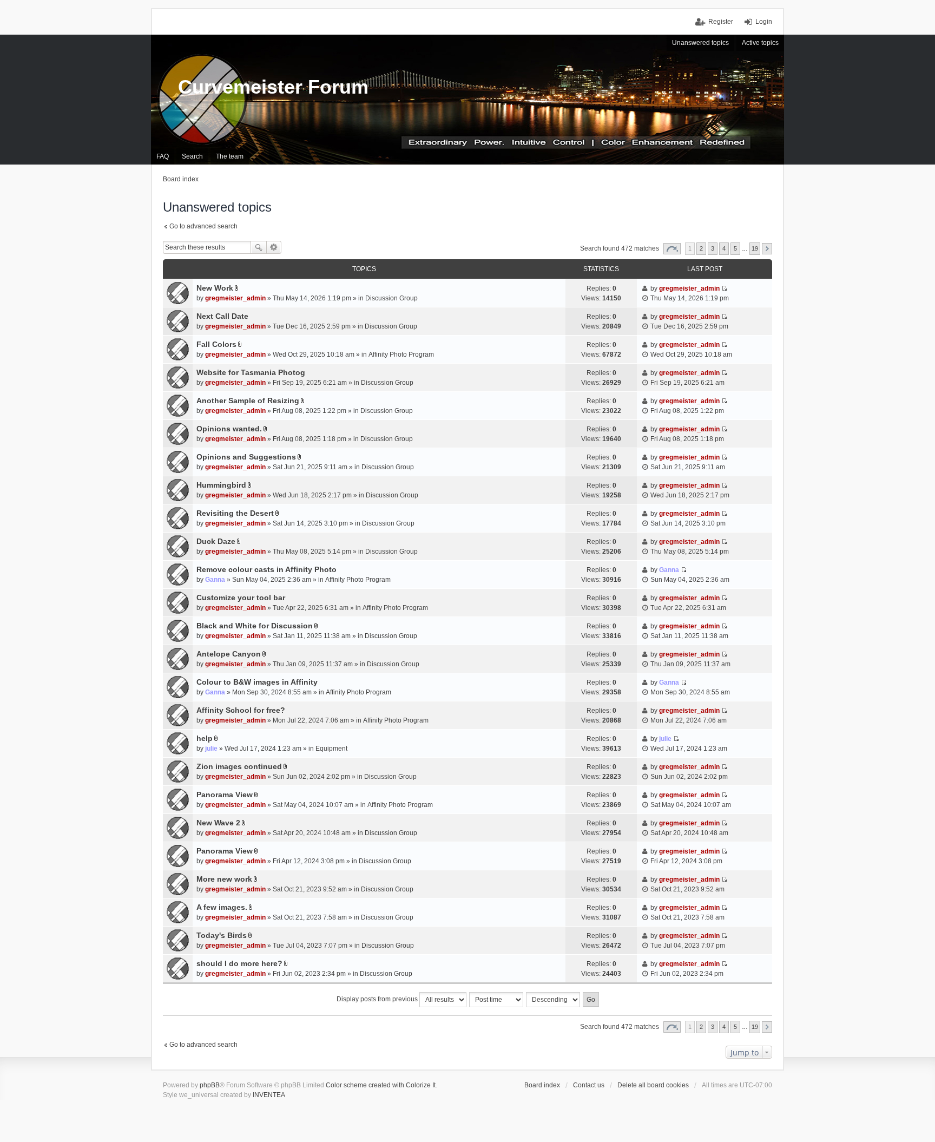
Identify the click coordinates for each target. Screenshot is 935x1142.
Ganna (215, 579)
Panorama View (224, 794)
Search (259, 247)
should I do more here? (239, 963)
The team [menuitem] (229, 156)
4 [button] (724, 248)
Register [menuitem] (720, 21)
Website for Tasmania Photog (250, 372)
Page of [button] (672, 248)
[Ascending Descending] (553, 999)
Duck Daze (215, 541)
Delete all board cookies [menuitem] (653, 1085)
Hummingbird (221, 485)
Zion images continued (239, 766)
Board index (542, 1085)
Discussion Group (391, 298)
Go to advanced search (203, 226)
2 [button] (701, 248)
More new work (224, 879)
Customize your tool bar (240, 597)
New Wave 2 (218, 822)
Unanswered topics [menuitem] (700, 43)
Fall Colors (216, 344)
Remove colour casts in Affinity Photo (266, 569)
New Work (214, 288)
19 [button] (755, 248)
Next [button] (767, 248)
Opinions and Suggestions (246, 456)
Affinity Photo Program (401, 354)
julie (211, 748)
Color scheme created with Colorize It (381, 1085)
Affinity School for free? (240, 710)
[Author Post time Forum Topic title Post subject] (496, 999)
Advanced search (274, 247)
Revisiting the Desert (235, 513)
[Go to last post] (724, 288)
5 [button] (735, 248)
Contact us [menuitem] (588, 1085)
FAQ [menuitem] (162, 156)
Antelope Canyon (228, 653)
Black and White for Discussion (254, 625)
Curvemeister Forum (273, 87)
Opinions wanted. (229, 428)
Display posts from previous (378, 999)
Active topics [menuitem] (760, 43)
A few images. (221, 907)
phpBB (210, 1085)
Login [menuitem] (763, 21)
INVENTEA (269, 1095)
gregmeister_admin (235, 298)
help (204, 738)
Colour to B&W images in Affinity (257, 682)
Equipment (331, 748)
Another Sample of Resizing (247, 400)
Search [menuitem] (192, 156)
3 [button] (712, 248)
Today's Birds (221, 935)
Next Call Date (222, 316)
